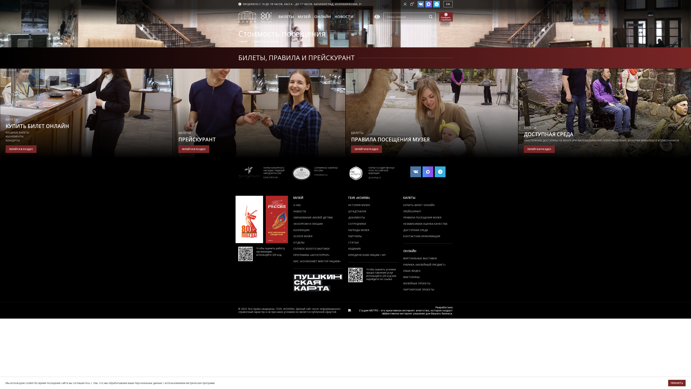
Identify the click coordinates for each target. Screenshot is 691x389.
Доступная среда (415, 230)
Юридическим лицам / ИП (367, 255)
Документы (356, 217)
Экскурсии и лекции (308, 223)
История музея (359, 205)
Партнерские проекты (418, 289)
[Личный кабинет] (405, 4)
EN (448, 4)
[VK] (420, 4)
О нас (297, 205)
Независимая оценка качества (425, 223)
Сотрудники (357, 223)
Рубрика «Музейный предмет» (424, 264)
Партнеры (355, 236)
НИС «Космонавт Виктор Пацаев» (317, 261)
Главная (243, 41)
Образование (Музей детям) (313, 217)
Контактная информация (421, 236)
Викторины (411, 277)
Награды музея (358, 230)
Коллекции (301, 230)
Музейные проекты (416, 283)
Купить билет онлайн (419, 205)
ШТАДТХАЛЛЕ (357, 211)
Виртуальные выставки (420, 258)
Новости (299, 211)
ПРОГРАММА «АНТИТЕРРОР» (311, 255)
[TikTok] (428, 4)
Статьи (353, 242)
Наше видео (412, 270)
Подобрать (430, 17)
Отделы (298, 242)
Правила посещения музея (422, 217)
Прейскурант (412, 211)
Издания (354, 248)
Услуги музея (302, 236)
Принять (677, 383)
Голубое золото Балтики (311, 248)
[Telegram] (436, 4)
